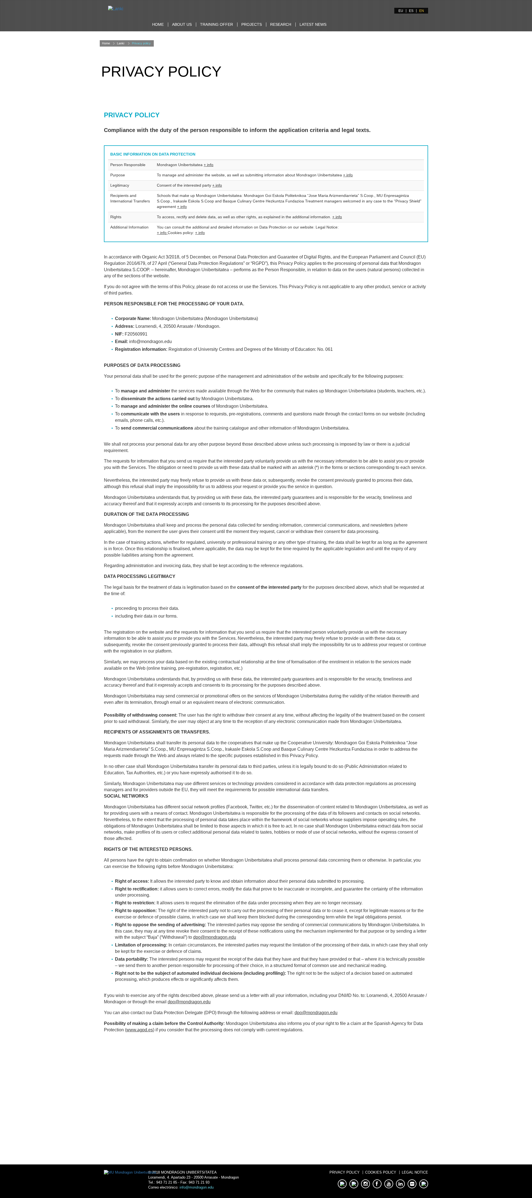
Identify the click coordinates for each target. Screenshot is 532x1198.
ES (411, 10)
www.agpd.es (139, 1029)
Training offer (216, 24)
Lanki (120, 43)
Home (158, 24)
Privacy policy (141, 43)
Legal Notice (415, 1172)
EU (400, 10)
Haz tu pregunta (185, 1141)
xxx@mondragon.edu (185, 1116)
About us (182, 24)
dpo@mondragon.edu (214, 937)
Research (280, 24)
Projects (251, 24)
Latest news (313, 24)
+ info (208, 165)
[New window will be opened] (130, 1172)
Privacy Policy (344, 1172)
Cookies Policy (380, 1172)
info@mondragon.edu (197, 1187)
